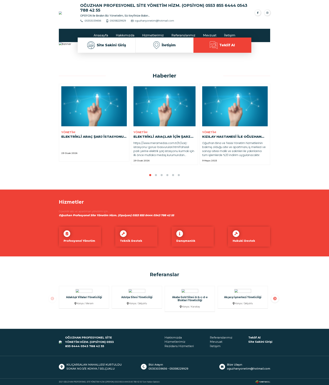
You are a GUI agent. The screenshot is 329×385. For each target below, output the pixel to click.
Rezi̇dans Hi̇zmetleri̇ (179, 346)
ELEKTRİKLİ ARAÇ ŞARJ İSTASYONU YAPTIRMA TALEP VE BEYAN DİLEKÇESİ (92, 137)
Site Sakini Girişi (260, 341)
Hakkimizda (173, 337)
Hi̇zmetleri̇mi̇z (174, 341)
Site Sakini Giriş (111, 45)
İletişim (229, 35)
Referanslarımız (183, 35)
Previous (52, 299)
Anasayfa (101, 35)
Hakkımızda (125, 35)
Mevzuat (209, 35)
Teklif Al (227, 45)
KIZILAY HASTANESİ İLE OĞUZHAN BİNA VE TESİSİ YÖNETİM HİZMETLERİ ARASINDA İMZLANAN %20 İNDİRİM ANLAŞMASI (232, 137)
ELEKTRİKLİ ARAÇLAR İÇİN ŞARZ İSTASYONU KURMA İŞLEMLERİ (162, 137)
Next (275, 299)
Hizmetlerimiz (153, 35)
